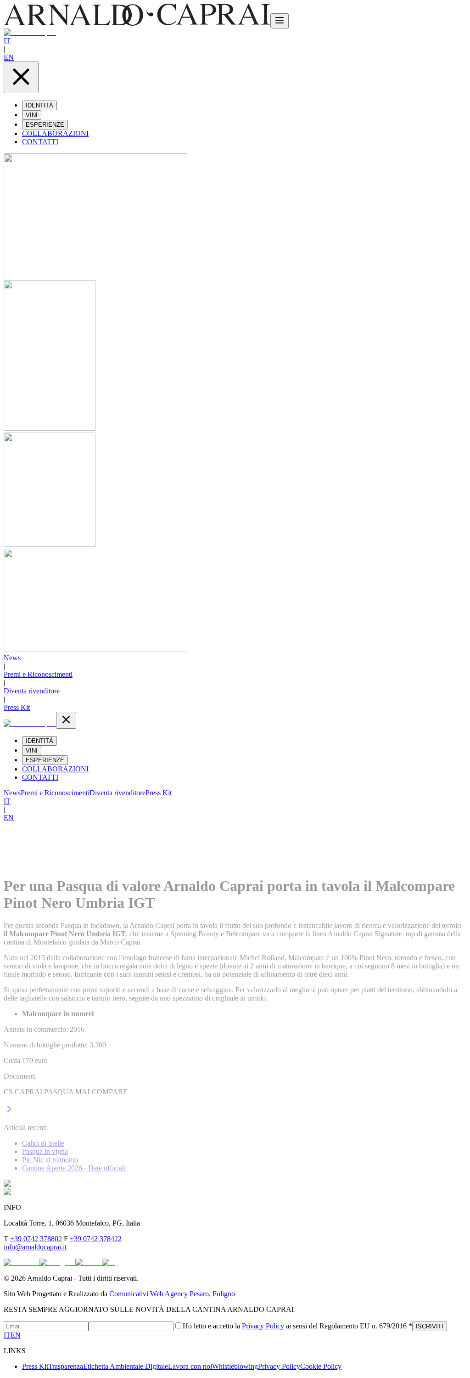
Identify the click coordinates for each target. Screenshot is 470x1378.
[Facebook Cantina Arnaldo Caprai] (21, 1262)
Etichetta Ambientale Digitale (125, 1366)
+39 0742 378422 (96, 1239)
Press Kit (17, 707)
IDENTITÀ (39, 105)
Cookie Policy (320, 1366)
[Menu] (279, 20)
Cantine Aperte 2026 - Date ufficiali (74, 1168)
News (12, 658)
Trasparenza (65, 1366)
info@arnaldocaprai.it (35, 1247)
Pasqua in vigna (45, 1151)
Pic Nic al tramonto (50, 1160)
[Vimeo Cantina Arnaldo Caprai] (88, 1262)
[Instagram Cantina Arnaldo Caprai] (57, 1262)
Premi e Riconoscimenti (38, 674)
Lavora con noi (190, 1366)
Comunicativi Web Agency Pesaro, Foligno (172, 1294)
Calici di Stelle (43, 1143)
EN (9, 57)
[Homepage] (137, 23)
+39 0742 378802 (36, 1239)
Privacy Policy (263, 1326)
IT (7, 41)
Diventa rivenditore (32, 691)
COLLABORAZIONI (55, 133)
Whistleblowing (235, 1366)
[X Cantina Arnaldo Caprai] (108, 1262)
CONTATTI (40, 142)
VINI (32, 115)
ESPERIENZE (45, 124)
